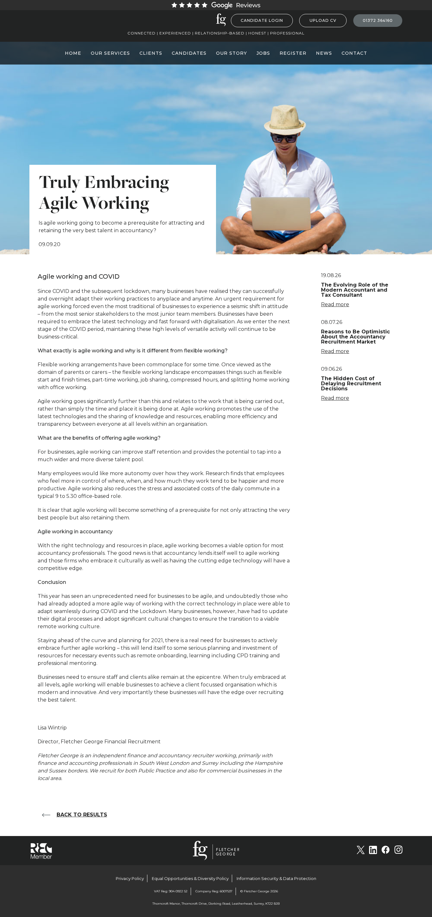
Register (293, 53)
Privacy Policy (130, 878)
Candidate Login (262, 20)
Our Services (110, 53)
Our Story (231, 53)
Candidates (189, 53)
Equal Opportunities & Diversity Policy (190, 878)
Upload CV (323, 20)
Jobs (263, 53)
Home (73, 53)
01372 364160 (378, 20)
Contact (354, 53)
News (324, 53)
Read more (335, 304)
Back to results (82, 815)
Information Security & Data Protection (276, 878)
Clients (150, 53)
